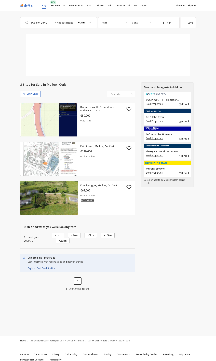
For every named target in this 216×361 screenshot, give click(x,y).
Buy (44, 5)
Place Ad (180, 5)
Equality (107, 354)
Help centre (184, 354)
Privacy (55, 354)
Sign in (192, 5)
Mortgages (140, 5)
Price (104, 22)
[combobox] (58, 22)
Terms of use (40, 354)
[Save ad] (129, 108)
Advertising (168, 354)
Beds (135, 22)
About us (24, 354)
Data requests (123, 354)
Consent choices (91, 354)
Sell (109, 5)
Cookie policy (71, 354)
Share (100, 5)
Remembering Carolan (146, 354)
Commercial (123, 5)
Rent (90, 5)
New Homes (76, 5)
